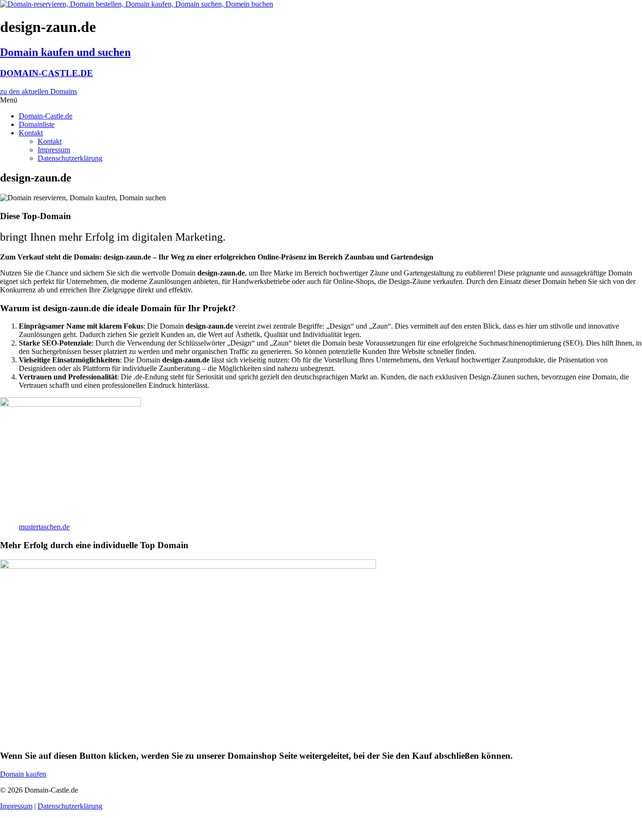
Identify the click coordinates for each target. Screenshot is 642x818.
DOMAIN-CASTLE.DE (46, 73)
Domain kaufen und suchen (65, 52)
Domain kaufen (23, 774)
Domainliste (37, 124)
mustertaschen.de (44, 527)
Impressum (54, 150)
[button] (321, 100)
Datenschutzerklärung (70, 158)
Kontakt (31, 133)
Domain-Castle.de (45, 116)
